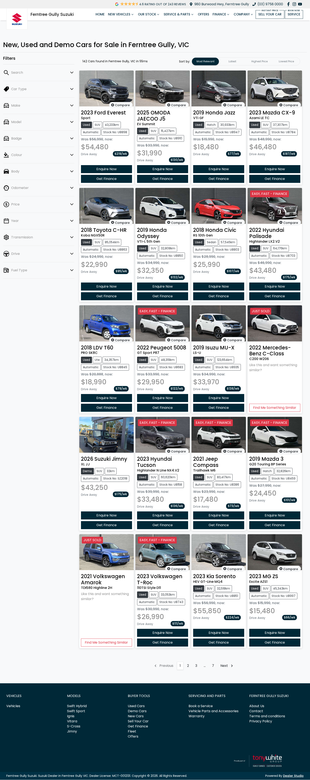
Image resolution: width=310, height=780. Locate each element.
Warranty (197, 716)
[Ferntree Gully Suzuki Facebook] (289, 4)
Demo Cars (137, 711)
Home (100, 14)
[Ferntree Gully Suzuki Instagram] (295, 4)
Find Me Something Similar (274, 407)
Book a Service (201, 706)
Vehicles (13, 706)
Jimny (72, 731)
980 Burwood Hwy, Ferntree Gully (221, 4)
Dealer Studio (293, 776)
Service (294, 14)
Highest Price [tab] (259, 61)
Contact (256, 711)
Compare (122, 105)
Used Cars (136, 706)
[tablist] (246, 61)
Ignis (70, 716)
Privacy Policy (260, 721)
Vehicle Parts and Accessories (214, 711)
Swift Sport (76, 711)
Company (242, 14)
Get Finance (106, 178)
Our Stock (147, 14)
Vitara (72, 721)
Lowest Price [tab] (286, 61)
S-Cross (73, 726)
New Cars (136, 716)
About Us (256, 706)
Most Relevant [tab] (205, 61)
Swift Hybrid (77, 706)
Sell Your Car (270, 14)
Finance (219, 14)
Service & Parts (177, 14)
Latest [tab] (232, 61)
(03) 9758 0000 (270, 4)
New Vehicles (119, 14)
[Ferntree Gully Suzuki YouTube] (301, 4)
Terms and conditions (267, 716)
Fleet (132, 731)
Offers (203, 14)
